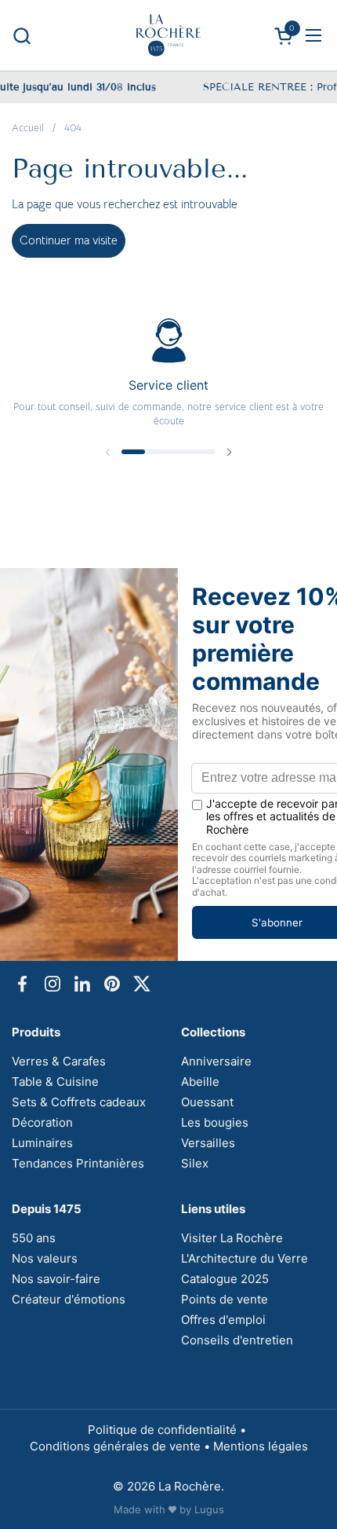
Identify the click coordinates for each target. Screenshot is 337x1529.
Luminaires (42, 1142)
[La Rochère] (168, 35)
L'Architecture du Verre (244, 1258)
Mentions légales (260, 1446)
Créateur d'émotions (68, 1299)
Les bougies (214, 1122)
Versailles (208, 1142)
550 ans (34, 1237)
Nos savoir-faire (56, 1278)
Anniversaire (216, 1061)
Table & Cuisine (55, 1081)
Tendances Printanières (78, 1163)
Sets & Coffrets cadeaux (79, 1101)
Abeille (200, 1081)
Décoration (42, 1122)
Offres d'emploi (223, 1319)
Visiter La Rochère (232, 1237)
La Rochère (189, 1486)
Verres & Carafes (59, 1061)
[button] (21, 36)
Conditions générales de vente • (121, 1446)
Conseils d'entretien (237, 1340)
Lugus (209, 1509)
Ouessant (207, 1101)
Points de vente (224, 1299)
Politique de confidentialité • (168, 1429)
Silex (194, 1163)
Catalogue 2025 (225, 1278)
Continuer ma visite (69, 240)
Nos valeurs (45, 1258)
